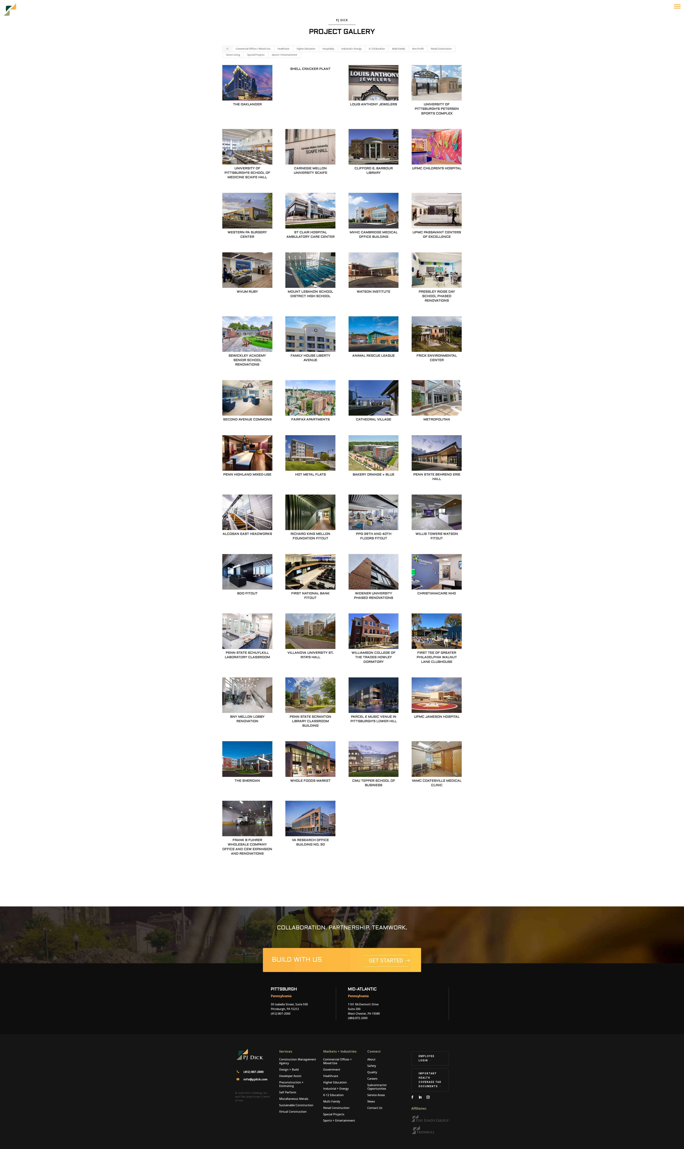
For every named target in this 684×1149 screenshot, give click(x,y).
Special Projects (256, 54)
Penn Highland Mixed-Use (247, 474)
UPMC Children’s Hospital (436, 168)
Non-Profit (418, 48)
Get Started (386, 961)
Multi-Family (398, 48)
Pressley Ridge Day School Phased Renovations (437, 296)
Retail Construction (441, 48)
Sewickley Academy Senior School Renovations (247, 360)
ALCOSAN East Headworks (247, 534)
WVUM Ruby (247, 291)
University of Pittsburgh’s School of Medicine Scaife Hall (247, 173)
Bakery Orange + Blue (373, 474)
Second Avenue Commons (247, 419)
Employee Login (426, 1058)
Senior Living (233, 54)
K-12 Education (377, 48)
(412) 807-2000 (253, 1072)
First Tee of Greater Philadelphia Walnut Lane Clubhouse (437, 657)
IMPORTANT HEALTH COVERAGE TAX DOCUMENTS (430, 1080)
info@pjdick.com (255, 1079)
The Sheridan (247, 780)
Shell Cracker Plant (310, 69)
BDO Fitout (247, 593)
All (227, 48)
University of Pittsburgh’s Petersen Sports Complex (437, 109)
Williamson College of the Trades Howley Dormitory (373, 657)
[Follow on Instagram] (428, 1097)
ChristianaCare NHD (436, 593)
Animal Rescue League (373, 355)
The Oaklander (247, 104)
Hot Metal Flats (310, 474)
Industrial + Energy (351, 48)
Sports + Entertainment (284, 54)
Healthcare (283, 48)
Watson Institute (373, 291)
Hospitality (328, 48)
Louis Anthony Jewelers (373, 104)
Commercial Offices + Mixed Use (253, 48)
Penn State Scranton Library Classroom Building (310, 721)
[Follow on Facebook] (412, 1097)
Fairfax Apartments (310, 419)
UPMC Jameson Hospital (437, 716)
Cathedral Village (373, 419)
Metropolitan (436, 419)
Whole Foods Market (310, 780)
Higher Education (306, 48)
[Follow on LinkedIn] (420, 1097)
